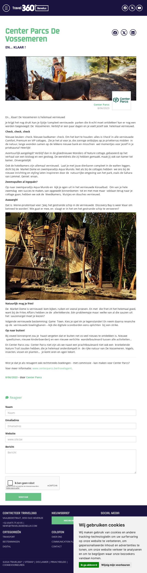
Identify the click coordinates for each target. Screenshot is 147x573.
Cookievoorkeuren (13, 564)
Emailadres (12, 420)
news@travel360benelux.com (20, 525)
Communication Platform (67, 541)
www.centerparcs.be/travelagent (52, 368)
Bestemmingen (11, 541)
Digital (7, 546)
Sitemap (29, 561)
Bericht (9, 446)
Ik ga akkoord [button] (89, 564)
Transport (9, 536)
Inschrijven (69, 520)
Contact (57, 546)
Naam (9, 407)
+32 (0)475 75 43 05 (13, 522)
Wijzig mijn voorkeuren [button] (115, 564)
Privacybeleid (58, 561)
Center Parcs (34, 377)
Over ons (57, 536)
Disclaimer (42, 561)
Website (10, 433)
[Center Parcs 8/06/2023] (117, 108)
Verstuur (23, 497)
